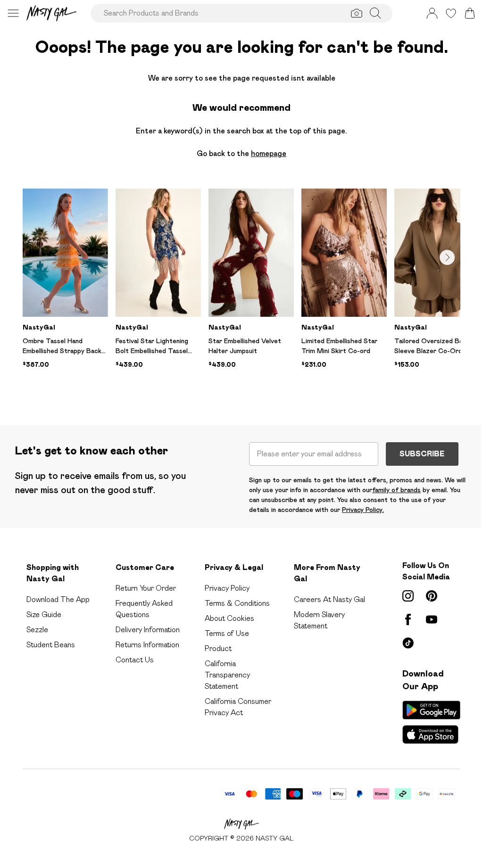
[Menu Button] (13, 13)
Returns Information (147, 645)
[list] (241, 292)
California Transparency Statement (227, 675)
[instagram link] (408, 596)
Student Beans (50, 645)
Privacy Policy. (363, 509)
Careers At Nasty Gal (329, 599)
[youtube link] (431, 619)
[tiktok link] (408, 643)
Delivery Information (148, 630)
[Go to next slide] (447, 257)
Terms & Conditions (237, 603)
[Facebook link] (408, 619)
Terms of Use (227, 633)
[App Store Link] (431, 722)
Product (218, 648)
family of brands (396, 490)
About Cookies (229, 618)
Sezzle (37, 630)
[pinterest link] (431, 596)
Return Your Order (146, 588)
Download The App (58, 599)
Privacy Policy (227, 588)
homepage (268, 153)
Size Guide (43, 614)
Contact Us (135, 660)
